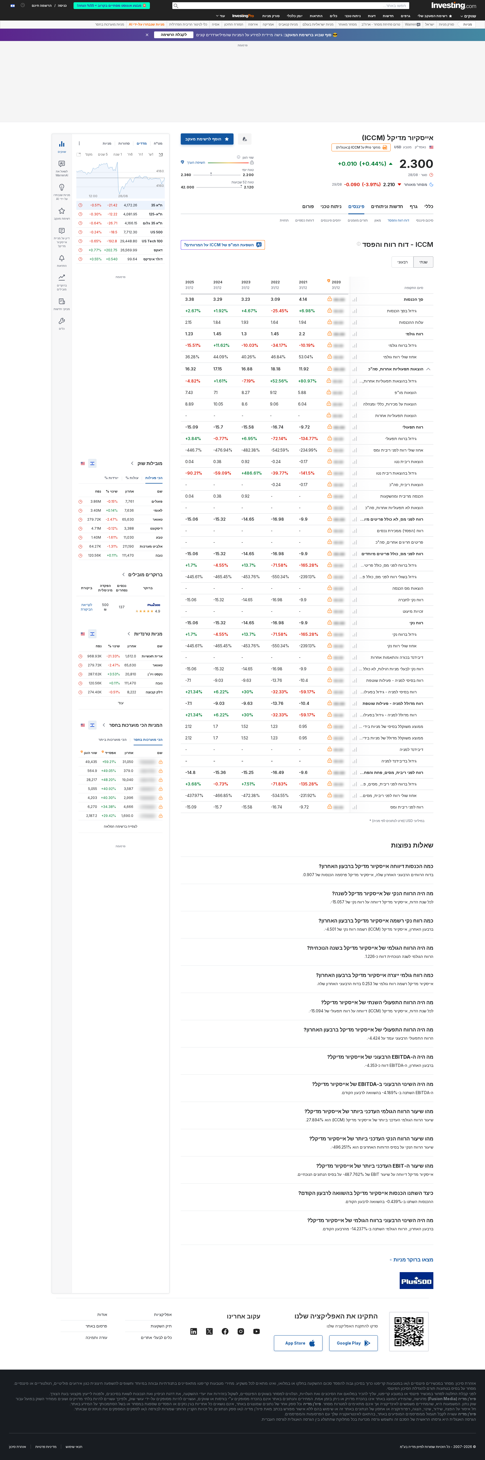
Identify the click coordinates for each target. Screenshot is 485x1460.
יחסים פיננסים (331, 220)
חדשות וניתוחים (387, 206)
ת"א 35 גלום (153, 223)
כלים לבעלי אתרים (156, 1337)
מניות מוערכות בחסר (109, 24)
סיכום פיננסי (424, 220)
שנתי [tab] (423, 261)
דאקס (158, 250)
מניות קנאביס (288, 24)
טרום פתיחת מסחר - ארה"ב (381, 24)
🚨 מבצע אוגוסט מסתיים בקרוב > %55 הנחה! (112, 6)
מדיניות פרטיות (45, 1447)
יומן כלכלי (295, 16)
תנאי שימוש (74, 1447)
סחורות (124, 143)
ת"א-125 (156, 214)
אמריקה (268, 24)
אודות (102, 1314)
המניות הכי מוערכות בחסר (136, 725)
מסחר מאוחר (347, 24)
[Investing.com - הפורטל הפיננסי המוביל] (454, 6)
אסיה (215, 24)
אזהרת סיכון (17, 1447)
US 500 (156, 232)
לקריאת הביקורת (87, 607)
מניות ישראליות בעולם (318, 24)
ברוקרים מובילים (145, 574)
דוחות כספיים (304, 220)
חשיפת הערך (196, 162)
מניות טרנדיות (148, 634)
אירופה (253, 24)
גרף (414, 206)
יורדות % (111, 478)
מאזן (377, 220)
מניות (467, 24)
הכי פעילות (154, 478)
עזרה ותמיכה (96, 1337)
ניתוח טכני (331, 206)
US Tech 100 (152, 241)
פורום (308, 206)
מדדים (142, 143)
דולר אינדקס (153, 259)
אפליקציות (163, 1314)
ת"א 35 (157, 205)
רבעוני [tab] (402, 261)
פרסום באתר (96, 1326)
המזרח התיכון (233, 24)
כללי (428, 206)
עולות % (131, 478)
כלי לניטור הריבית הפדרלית (188, 24)
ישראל (429, 24)
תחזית (284, 220)
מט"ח (158, 143)
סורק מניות (271, 16)
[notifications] (23, 5)
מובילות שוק (150, 463)
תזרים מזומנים (358, 220)
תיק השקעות (161, 1326)
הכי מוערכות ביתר (113, 739)
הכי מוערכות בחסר (148, 739)
